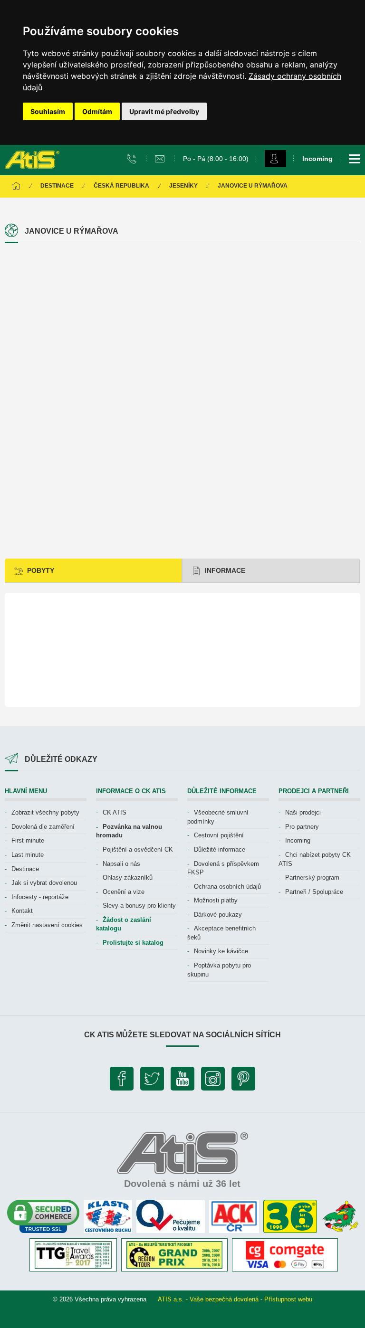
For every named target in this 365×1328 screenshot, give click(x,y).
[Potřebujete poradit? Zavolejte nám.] (133, 158)
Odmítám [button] (97, 111)
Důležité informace (219, 849)
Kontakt (22, 910)
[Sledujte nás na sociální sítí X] (152, 1081)
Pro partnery (302, 826)
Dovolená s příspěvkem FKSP (223, 868)
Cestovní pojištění (219, 835)
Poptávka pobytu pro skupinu (219, 970)
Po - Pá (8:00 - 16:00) (216, 158)
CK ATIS (114, 812)
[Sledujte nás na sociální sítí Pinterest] (243, 1081)
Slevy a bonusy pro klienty (139, 905)
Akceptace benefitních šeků (221, 933)
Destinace (57, 185)
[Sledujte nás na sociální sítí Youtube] (182, 1081)
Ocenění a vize (123, 891)
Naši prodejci (303, 812)
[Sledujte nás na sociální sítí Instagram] (213, 1081)
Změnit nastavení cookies (47, 925)
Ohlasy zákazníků (128, 877)
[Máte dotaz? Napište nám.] (161, 158)
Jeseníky (183, 185)
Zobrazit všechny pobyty (45, 812)
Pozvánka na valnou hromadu (129, 831)
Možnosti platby (216, 900)
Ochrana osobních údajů (227, 886)
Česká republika (121, 185)
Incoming (297, 840)
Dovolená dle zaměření (43, 826)
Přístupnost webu (288, 1299)
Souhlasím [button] (47, 111)
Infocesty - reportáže (39, 897)
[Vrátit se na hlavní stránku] (16, 186)
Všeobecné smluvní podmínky (218, 817)
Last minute (27, 854)
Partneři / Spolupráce (314, 891)
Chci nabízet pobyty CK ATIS (315, 859)
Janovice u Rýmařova (253, 185)
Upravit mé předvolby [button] (164, 111)
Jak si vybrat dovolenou (44, 882)
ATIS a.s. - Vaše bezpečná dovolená (208, 1299)
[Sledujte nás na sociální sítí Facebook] (122, 1081)
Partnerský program (312, 877)
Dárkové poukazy (218, 914)
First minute (27, 840)
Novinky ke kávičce (221, 951)
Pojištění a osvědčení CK (138, 849)
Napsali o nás (121, 863)
